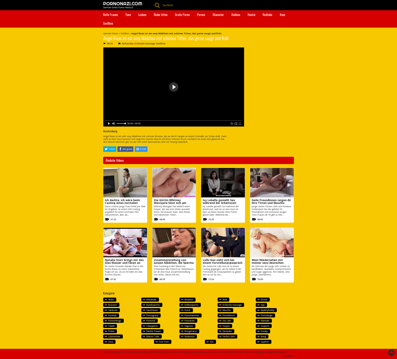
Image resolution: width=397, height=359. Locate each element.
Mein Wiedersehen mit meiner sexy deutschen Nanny (268, 262)
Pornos (201, 14)
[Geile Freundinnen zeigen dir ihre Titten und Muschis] (272, 182)
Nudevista (189, 336)
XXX (212, 341)
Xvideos (235, 14)
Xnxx (282, 14)
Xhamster (218, 14)
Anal (225, 299)
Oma (110, 341)
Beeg (263, 336)
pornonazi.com (118, 351)
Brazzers (112, 304)
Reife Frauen (110, 14)
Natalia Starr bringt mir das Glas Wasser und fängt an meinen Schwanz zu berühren (125, 262)
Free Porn (164, 341)
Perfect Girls (229, 336)
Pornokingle (267, 315)
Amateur (188, 299)
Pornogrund (152, 315)
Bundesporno (153, 304)
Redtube (267, 14)
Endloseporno (191, 304)
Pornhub (112, 315)
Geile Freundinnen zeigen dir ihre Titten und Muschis (271, 201)
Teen (128, 14)
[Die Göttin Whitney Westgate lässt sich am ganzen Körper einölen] (174, 182)
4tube (111, 299)
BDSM (264, 299)
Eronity (264, 331)
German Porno (110, 33)
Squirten (265, 341)
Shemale (265, 320)
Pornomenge (114, 320)
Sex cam (227, 320)
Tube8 (111, 325)
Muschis (227, 310)
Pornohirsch (229, 315)
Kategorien (288, 355)
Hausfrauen (152, 310)
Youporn (265, 325)
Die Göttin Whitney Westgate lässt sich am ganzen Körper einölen (170, 202)
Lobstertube (114, 336)
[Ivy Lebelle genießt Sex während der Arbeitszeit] (223, 182)
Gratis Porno (182, 14)
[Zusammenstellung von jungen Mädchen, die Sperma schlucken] (174, 242)
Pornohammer (191, 315)
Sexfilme (108, 23)
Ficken (111, 331)
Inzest (187, 310)
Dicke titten (160, 14)
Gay (263, 304)
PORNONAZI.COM (122, 3)
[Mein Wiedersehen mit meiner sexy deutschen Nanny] (272, 242)
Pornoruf (150, 320)
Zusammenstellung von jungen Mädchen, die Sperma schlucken (174, 262)
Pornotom (189, 320)
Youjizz (226, 325)
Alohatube (127, 43)
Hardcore (112, 310)
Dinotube (227, 331)
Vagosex (188, 325)
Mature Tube (152, 336)
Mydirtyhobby (267, 310)
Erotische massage (144, 43)
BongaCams (190, 331)
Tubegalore (152, 325)
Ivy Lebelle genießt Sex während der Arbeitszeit (219, 201)
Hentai (251, 14)
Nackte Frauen (153, 331)
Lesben (142, 14)
